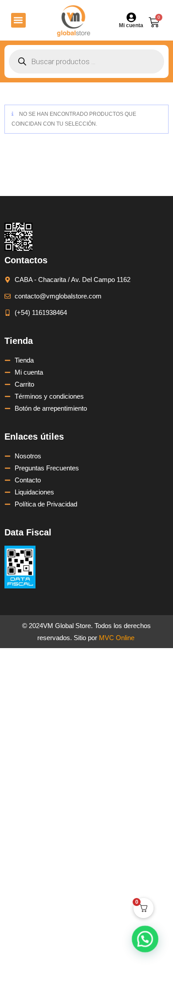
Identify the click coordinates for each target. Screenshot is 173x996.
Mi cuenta (131, 25)
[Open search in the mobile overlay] (86, 61)
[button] (18, 20)
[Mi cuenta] (131, 17)
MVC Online (116, 637)
